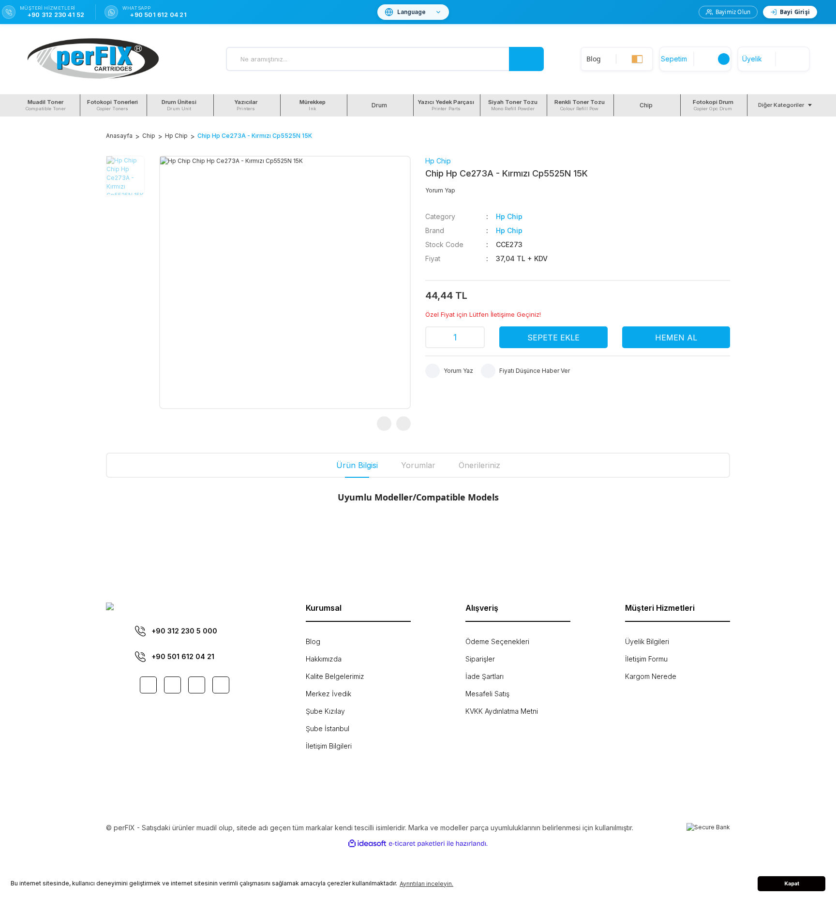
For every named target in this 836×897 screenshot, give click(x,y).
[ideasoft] (367, 843)
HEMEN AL (676, 337)
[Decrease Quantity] (436, 337)
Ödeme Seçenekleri (497, 641)
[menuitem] (47, 105)
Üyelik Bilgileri (647, 641)
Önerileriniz (479, 465)
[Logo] (93, 59)
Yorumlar (418, 465)
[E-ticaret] (416, 843)
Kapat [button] (791, 884)
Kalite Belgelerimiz (335, 676)
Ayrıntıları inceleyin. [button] (426, 883)
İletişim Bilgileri (329, 746)
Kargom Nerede (650, 676)
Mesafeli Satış (487, 694)
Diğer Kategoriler (781, 105)
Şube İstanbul (327, 728)
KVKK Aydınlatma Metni (501, 711)
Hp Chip (438, 161)
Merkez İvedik (328, 694)
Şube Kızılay (325, 711)
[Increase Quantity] (474, 337)
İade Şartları (484, 676)
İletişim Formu (646, 659)
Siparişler (480, 659)
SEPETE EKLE (553, 337)
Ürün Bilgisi (357, 465)
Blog (313, 641)
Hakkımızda (324, 659)
